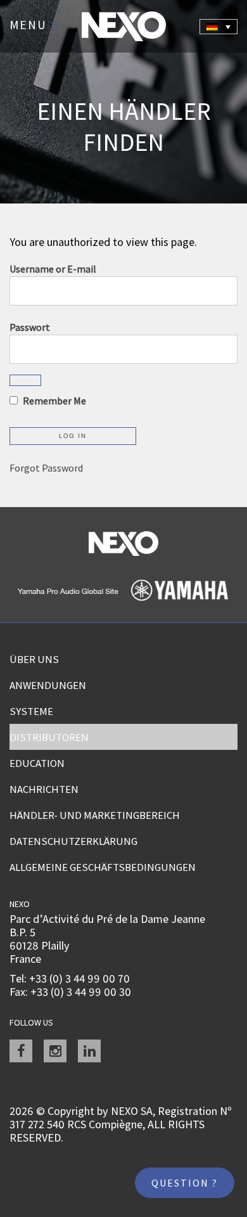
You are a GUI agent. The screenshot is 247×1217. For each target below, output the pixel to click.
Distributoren (49, 737)
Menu (34, 25)
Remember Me (53, 400)
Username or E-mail (53, 268)
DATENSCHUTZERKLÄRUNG (73, 841)
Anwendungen (48, 685)
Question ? (184, 1182)
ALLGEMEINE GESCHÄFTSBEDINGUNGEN (103, 867)
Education (37, 763)
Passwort (30, 327)
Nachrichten (44, 789)
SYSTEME (31, 711)
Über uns (34, 659)
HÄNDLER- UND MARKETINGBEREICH (95, 815)
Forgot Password (46, 467)
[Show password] (25, 380)
